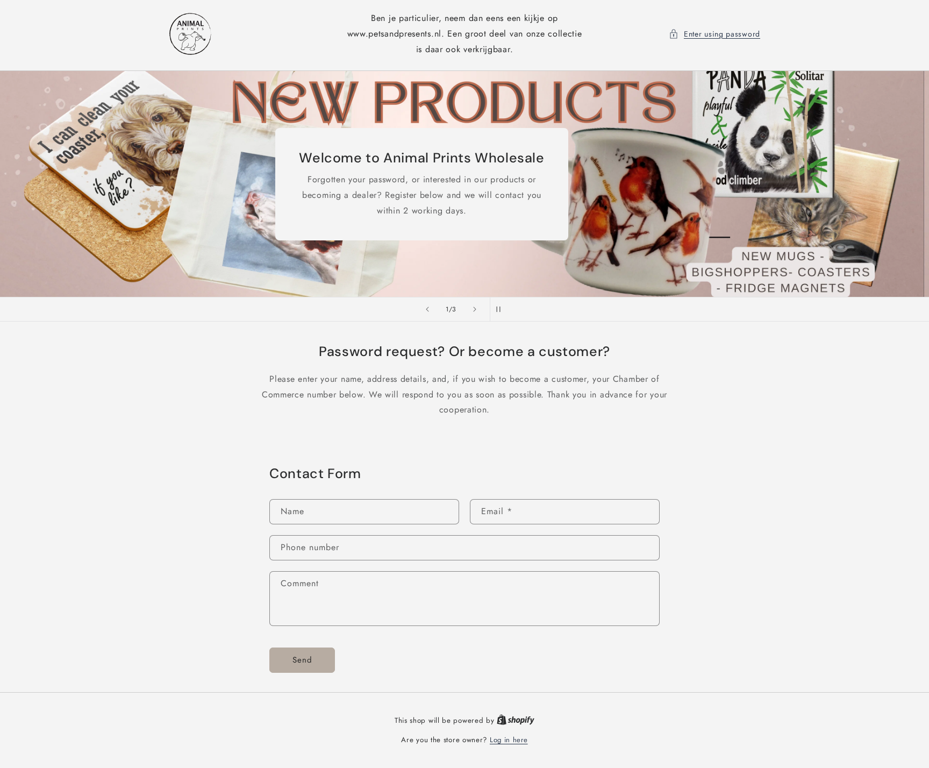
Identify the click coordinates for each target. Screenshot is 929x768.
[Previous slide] (427, 309)
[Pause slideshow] (501, 309)
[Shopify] (515, 720)
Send (302, 660)
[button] (714, 34)
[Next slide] (475, 309)
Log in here (509, 740)
